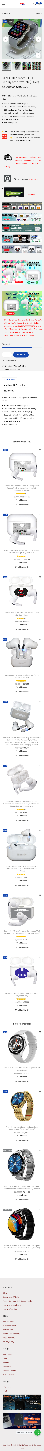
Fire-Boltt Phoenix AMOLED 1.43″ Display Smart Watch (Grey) (22, 1069)
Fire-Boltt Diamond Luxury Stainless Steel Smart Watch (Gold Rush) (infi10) (22, 1128)
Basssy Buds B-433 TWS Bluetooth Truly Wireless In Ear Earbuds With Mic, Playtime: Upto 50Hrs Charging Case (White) (22, 803)
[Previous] (5, 39)
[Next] (38, 39)
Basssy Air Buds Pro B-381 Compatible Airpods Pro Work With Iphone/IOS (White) (22, 551)
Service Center (9, 1330)
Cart (5, 1391)
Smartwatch (15, 369)
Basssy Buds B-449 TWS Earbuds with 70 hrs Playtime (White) (22, 676)
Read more (23, 1195)
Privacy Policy (8, 1342)
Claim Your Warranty (11, 1334)
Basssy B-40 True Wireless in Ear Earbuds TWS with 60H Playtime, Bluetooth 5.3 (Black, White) (22, 932)
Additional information (14, 385)
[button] (9, 360)
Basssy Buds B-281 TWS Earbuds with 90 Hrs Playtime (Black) (22, 614)
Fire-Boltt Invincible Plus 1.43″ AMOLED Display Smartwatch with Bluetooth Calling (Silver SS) (22, 1187)
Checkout (7, 1387)
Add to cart (21, 355)
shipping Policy (9, 1338)
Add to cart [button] (23, 500)
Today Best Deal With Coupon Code (17, 1301)
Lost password (8, 1374)
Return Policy (8, 1322)
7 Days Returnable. (26, 179)
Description (9, 379)
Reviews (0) (9, 390)
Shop (5, 1358)
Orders (6, 1362)
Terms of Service (10, 1309)
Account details (9, 1370)
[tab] (22, 379)
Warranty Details (9, 1326)
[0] (35, 4)
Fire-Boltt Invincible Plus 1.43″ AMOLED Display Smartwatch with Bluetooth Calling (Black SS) (22, 1246)
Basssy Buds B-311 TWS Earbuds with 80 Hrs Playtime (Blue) (21, 994)
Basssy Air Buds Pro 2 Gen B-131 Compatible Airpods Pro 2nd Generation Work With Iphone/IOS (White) (22, 488)
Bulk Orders (7, 1354)
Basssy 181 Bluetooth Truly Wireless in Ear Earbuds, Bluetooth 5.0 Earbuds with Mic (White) (22, 868)
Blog (5, 1293)
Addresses (7, 1366)
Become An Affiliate (11, 1297)
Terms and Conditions (12, 1305)
